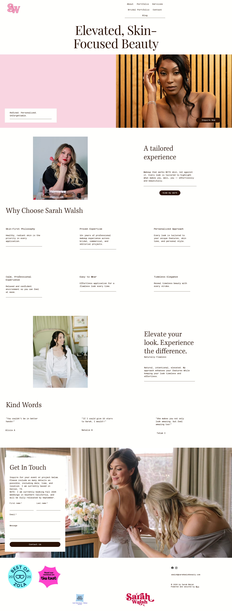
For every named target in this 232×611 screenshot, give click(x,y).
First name (16, 503)
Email (13, 514)
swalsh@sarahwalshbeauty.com (185, 575)
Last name (42, 503)
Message (13, 526)
